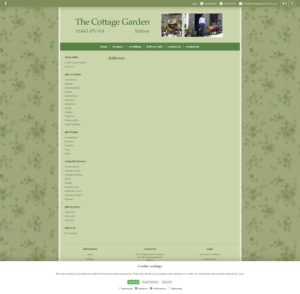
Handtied (69, 145)
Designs (117, 46)
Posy (67, 149)
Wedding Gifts (71, 120)
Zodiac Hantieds (72, 124)
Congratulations (72, 87)
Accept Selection (150, 282)
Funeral (68, 91)
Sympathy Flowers (73, 195)
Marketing (176, 288)
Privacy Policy (209, 259)
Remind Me (193, 46)
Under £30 (70, 212)
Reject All (167, 282)
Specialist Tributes (73, 174)
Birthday (69, 83)
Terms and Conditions (210, 254)
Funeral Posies (72, 187)
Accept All (133, 282)
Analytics (143, 288)
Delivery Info (154, 46)
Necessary (127, 288)
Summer (69, 112)
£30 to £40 (70, 216)
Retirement (70, 104)
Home (104, 46)
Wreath (68, 182)
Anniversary (70, 79)
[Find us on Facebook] (6, 3)
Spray (67, 178)
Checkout (69, 66)
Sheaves (69, 199)
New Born (69, 100)
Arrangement (71, 137)
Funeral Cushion (72, 170)
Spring (68, 108)
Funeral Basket (72, 166)
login (194, 3)
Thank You (70, 116)
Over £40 (69, 220)
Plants (68, 153)
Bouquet (69, 141)
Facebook (72, 233)
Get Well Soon (71, 95)
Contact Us (174, 46)
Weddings (135, 46)
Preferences (159, 288)
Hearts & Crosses (73, 191)
